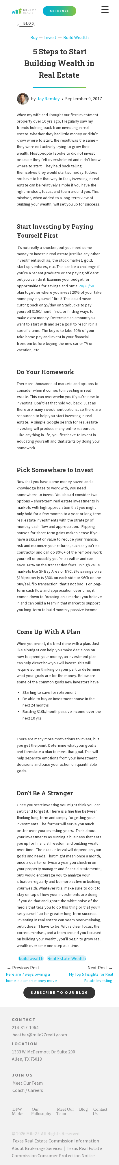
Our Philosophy (41, 1111)
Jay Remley (48, 98)
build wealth (31, 958)
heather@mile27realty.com (39, 1035)
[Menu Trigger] (105, 9)
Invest (50, 37)
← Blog (26, 23)
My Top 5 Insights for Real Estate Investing (91, 974)
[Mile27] (36, 8)
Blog (83, 1109)
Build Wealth (76, 37)
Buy (34, 37)
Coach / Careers (27, 1090)
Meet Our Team (27, 1083)
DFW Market (18, 1111)
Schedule (59, 11)
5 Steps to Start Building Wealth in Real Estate (59, 63)
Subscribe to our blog (59, 992)
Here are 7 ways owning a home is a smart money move (31, 974)
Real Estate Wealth (66, 958)
